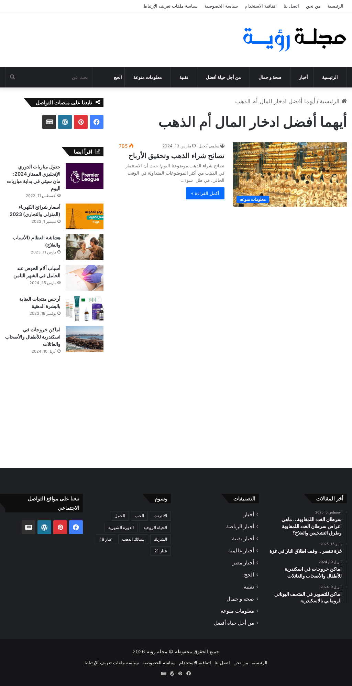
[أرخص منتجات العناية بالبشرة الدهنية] (84, 308)
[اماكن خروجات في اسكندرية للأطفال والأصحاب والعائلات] (84, 339)
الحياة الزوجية (155, 527)
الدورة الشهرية (121, 527)
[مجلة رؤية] (293, 39)
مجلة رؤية (157, 651)
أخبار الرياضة (240, 526)
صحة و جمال (270, 77)
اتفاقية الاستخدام (261, 6)
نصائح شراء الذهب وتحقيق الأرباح (176, 156)
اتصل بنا (291, 6)
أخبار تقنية (243, 538)
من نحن (313, 6)
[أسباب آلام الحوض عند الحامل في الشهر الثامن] (84, 278)
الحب (139, 515)
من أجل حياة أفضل (223, 77)
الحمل (119, 515)
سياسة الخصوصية (221, 6)
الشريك (160, 539)
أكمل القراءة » (205, 193)
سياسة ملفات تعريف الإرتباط (170, 6)
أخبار (303, 77)
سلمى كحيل (208, 145)
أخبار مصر (243, 562)
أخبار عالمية (241, 550)
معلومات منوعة (147, 77)
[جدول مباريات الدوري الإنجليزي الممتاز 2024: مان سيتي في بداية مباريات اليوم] (84, 176)
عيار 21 (160, 550)
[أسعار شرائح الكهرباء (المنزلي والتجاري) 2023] (84, 216)
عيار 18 (106, 539)
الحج (118, 77)
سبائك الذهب (133, 539)
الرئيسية (335, 6)
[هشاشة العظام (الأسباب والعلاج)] (84, 247)
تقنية (183, 77)
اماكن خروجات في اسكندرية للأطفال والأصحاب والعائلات (32, 336)
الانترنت (160, 515)
